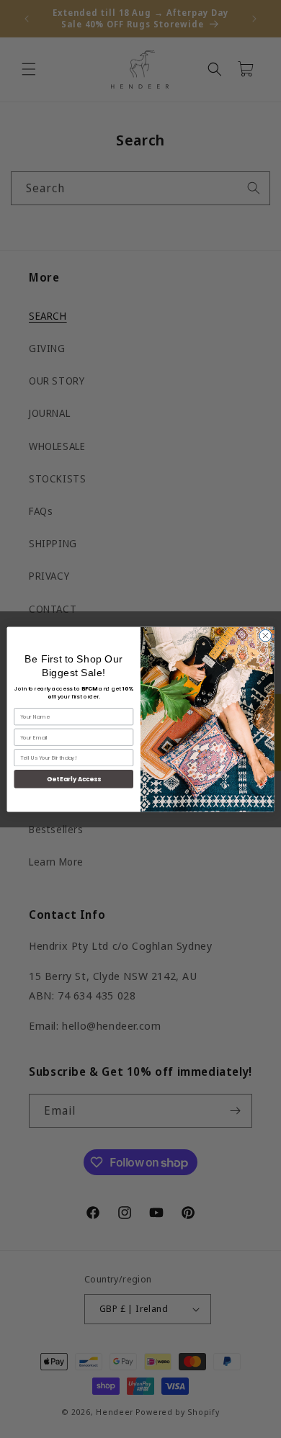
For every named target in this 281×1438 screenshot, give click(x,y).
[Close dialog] (265, 635)
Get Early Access (74, 778)
